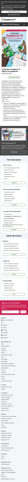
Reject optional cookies (14, 14)
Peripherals (4, 427)
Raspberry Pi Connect (6, 433)
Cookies (3, 370)
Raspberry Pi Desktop (6, 435)
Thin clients (4, 401)
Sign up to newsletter (8, 320)
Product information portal (7, 448)
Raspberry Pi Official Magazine (10, 24)
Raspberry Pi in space (6, 404)
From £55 (14, 229)
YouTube (5, 330)
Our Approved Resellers (7, 355)
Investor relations (5, 346)
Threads (5, 325)
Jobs (2, 357)
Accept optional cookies (14, 11)
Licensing (3, 372)
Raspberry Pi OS (5, 439)
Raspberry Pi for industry (7, 395)
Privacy (3, 376)
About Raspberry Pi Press (7, 470)
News (2, 344)
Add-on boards (4, 420)
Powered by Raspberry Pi (7, 406)
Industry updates (5, 399)
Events (2, 458)
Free (14, 294)
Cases (2, 425)
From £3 (14, 254)
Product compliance (6, 397)
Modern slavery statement (7, 363)
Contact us (3, 348)
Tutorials (3, 389)
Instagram (5, 332)
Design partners (5, 408)
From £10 (14, 182)
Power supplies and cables (7, 423)
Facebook (5, 337)
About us (3, 352)
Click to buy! (14, 152)
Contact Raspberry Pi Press (7, 479)
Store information (5, 464)
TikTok (4, 327)
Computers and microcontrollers (8, 416)
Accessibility (4, 359)
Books (2, 474)
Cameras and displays (6, 418)
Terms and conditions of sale (8, 374)
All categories (4, 445)
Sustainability (4, 361)
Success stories (5, 410)
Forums (3, 456)
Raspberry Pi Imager (6, 437)
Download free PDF (14, 77)
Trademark (3, 350)
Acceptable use (4, 368)
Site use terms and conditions (8, 365)
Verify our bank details (6, 381)
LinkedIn (5, 335)
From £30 (14, 205)
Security (3, 378)
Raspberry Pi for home (6, 387)
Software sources (5, 450)
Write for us (4, 476)
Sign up (23, 311)
